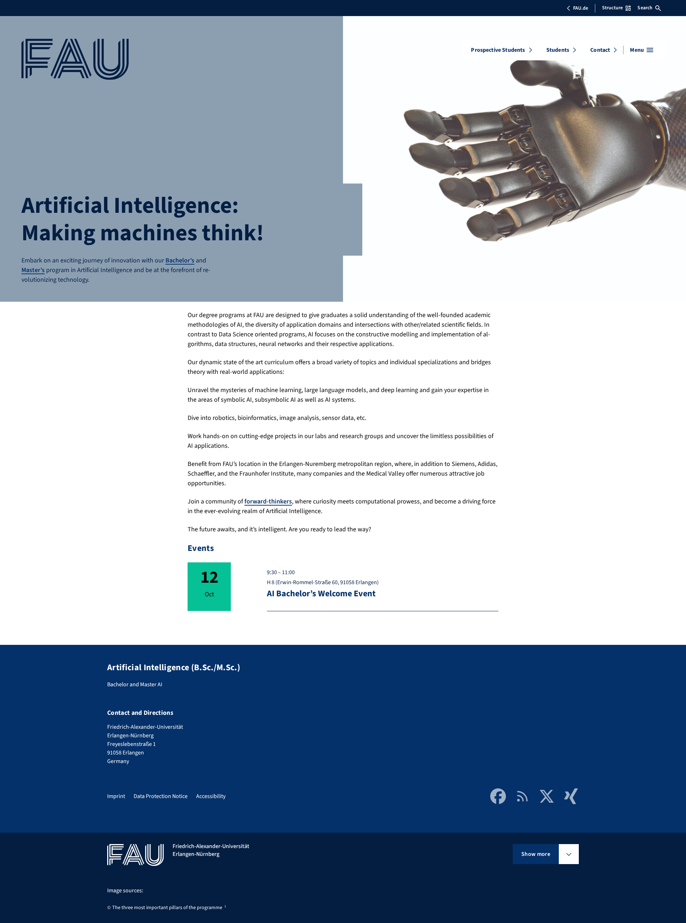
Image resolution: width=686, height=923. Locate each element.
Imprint (116, 796)
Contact (600, 50)
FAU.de (580, 8)
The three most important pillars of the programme (167, 907)
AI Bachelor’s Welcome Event (321, 593)
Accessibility (210, 796)
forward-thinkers (268, 501)
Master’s (33, 270)
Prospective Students (498, 50)
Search (644, 7)
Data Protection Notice (161, 796)
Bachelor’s (179, 260)
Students (557, 50)
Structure (612, 7)
